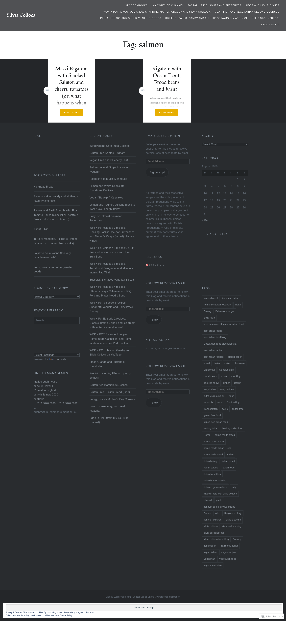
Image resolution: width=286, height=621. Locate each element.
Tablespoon (210, 545)
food (219, 402)
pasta (219, 500)
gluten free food (212, 415)
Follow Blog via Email (166, 283)
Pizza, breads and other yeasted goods (130, 18)
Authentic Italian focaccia (217, 304)
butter (217, 363)
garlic (225, 408)
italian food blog (212, 474)
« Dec (205, 220)
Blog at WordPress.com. (118, 596)
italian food (229, 467)
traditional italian (229, 545)
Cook (224, 376)
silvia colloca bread (214, 532)
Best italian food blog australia (220, 343)
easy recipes (227, 389)
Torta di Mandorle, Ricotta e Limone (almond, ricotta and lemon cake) (55, 241)
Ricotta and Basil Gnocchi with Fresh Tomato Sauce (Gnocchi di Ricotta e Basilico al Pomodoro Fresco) (56, 215)
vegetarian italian (213, 565)
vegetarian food (227, 558)
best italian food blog (215, 337)
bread (207, 363)
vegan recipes (229, 552)
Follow (154, 319)
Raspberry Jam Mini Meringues (108, 178)
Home (207, 434)
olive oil (208, 500)
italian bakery (211, 461)
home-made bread (225, 434)
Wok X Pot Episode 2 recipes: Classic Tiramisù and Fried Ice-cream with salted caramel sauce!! (112, 323)
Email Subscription (163, 136)
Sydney (237, 539)
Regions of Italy (233, 513)
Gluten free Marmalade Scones (109, 384)
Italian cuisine (211, 467)
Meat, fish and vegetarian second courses (247, 11)
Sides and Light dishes (262, 5)
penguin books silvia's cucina (219, 506)
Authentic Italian (230, 298)
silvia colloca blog (231, 526)
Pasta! (192, 5)
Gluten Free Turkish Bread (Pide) (110, 392)
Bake (238, 304)
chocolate (239, 363)
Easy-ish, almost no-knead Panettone (106, 218)
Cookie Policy (66, 615)
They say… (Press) (265, 18)
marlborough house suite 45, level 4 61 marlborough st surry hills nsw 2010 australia (46, 390)
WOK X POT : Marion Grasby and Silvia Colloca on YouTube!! (110, 352)
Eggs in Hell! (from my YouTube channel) (109, 420)
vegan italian (210, 552)
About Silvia (270, 24)
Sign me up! (157, 172)
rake (217, 513)
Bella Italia (209, 317)
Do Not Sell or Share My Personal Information (156, 596)
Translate (60, 359)
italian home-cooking (215, 480)
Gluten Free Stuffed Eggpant (107, 152)
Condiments (210, 376)
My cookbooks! (137, 5)
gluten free (237, 408)
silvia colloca (211, 526)
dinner (226, 382)
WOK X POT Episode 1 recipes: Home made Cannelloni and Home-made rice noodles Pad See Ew (111, 338)
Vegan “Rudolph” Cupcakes (106, 197)
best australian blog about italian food (224, 324)
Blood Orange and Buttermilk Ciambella (107, 364)
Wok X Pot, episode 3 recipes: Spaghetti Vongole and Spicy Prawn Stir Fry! (112, 307)
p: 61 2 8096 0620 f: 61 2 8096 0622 (55, 403)
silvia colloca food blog (216, 539)
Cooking (235, 376)
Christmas (209, 369)
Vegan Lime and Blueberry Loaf (109, 160)
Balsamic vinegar (224, 311)
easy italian (210, 389)
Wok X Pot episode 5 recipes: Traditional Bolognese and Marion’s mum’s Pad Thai (111, 268)
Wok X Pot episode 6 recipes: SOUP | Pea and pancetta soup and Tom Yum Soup (112, 252)
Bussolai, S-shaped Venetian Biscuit (112, 279)
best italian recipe (213, 350)
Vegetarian (209, 558)
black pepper (235, 356)
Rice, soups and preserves (221, 5)
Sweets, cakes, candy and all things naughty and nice (206, 18)
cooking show (211, 382)
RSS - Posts (156, 265)
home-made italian (214, 441)
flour (231, 395)
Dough (237, 382)
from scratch (211, 408)
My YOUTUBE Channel (168, 5)
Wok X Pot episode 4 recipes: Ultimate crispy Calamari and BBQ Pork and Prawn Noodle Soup (110, 291)
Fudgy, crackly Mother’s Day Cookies (112, 399)
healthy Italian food (232, 428)
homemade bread (213, 454)
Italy (234, 487)
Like (37, 136)
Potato (207, 513)
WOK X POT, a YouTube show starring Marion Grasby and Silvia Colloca (157, 11)
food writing (233, 402)
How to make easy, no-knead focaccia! (107, 408)
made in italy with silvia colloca (220, 493)
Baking (207, 311)
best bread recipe (213, 330)
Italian (230, 454)
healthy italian (211, 428)
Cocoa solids (226, 369)
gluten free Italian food (216, 422)
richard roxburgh (212, 519)
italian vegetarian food (215, 487)
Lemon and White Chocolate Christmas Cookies (107, 188)
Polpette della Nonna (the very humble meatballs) (52, 255)
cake (227, 363)
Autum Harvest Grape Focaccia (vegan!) (109, 169)
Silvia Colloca (21, 15)
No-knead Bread (43, 186)
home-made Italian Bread (217, 448)
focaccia (208, 402)
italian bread (228, 461)
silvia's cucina (233, 519)
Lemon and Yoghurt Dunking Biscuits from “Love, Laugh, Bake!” (112, 206)
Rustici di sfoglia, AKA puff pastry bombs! (110, 375)
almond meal (211, 298)
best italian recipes (214, 356)
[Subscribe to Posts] (147, 265)
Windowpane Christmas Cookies (110, 145)
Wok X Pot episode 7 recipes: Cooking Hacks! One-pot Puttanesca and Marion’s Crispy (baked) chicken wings (112, 234)
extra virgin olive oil (214, 395)
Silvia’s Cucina (215, 234)
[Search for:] (57, 320)
